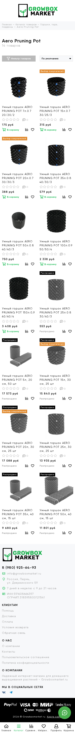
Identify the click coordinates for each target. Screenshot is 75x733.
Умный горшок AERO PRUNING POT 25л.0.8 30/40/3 (55, 312)
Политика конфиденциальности (25, 662)
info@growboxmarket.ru (24, 573)
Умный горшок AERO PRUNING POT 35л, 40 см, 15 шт (18, 514)
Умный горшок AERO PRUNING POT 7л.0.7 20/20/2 (17, 110)
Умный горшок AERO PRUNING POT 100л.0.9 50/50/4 (56, 245)
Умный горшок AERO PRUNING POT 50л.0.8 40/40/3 (18, 245)
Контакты (8, 651)
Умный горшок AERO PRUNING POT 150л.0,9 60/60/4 (18, 312)
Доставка (9, 616)
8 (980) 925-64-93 (19, 567)
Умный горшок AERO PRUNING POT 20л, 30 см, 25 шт (18, 446)
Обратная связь (13, 632)
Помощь (8, 610)
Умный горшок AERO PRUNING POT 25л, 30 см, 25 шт (56, 446)
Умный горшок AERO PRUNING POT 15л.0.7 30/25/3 (55, 110)
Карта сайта (54, 716)
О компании (11, 646)
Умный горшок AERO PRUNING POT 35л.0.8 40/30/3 (55, 178)
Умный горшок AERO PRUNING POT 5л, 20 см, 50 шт (17, 379)
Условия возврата (15, 627)
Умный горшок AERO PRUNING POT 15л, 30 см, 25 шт (55, 379)
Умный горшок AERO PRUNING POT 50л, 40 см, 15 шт (56, 514)
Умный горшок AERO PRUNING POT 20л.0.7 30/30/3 (18, 178)
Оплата (7, 621)
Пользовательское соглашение (25, 657)
